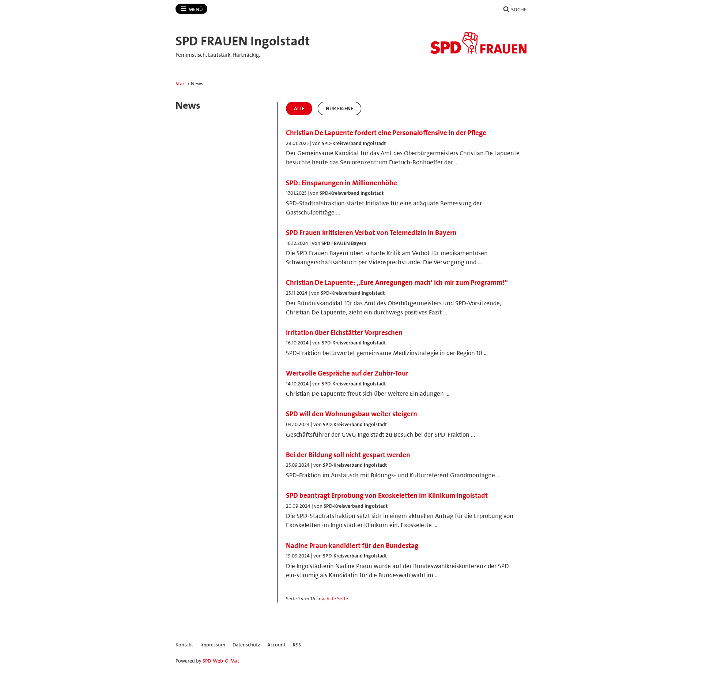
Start (181, 83)
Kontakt (184, 644)
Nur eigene (339, 108)
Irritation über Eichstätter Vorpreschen (344, 332)
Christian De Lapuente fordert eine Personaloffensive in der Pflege (386, 132)
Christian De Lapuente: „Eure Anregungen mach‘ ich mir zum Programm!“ (397, 282)
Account (276, 644)
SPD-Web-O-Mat (221, 660)
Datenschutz (246, 644)
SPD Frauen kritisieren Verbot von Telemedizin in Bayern (371, 232)
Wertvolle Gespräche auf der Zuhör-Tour (347, 373)
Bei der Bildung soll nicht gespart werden (348, 454)
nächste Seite (333, 598)
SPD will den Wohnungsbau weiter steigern (351, 413)
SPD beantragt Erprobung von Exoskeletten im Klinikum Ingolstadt (387, 495)
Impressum (212, 644)
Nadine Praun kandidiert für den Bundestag (352, 545)
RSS (297, 644)
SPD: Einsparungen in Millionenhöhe (341, 182)
